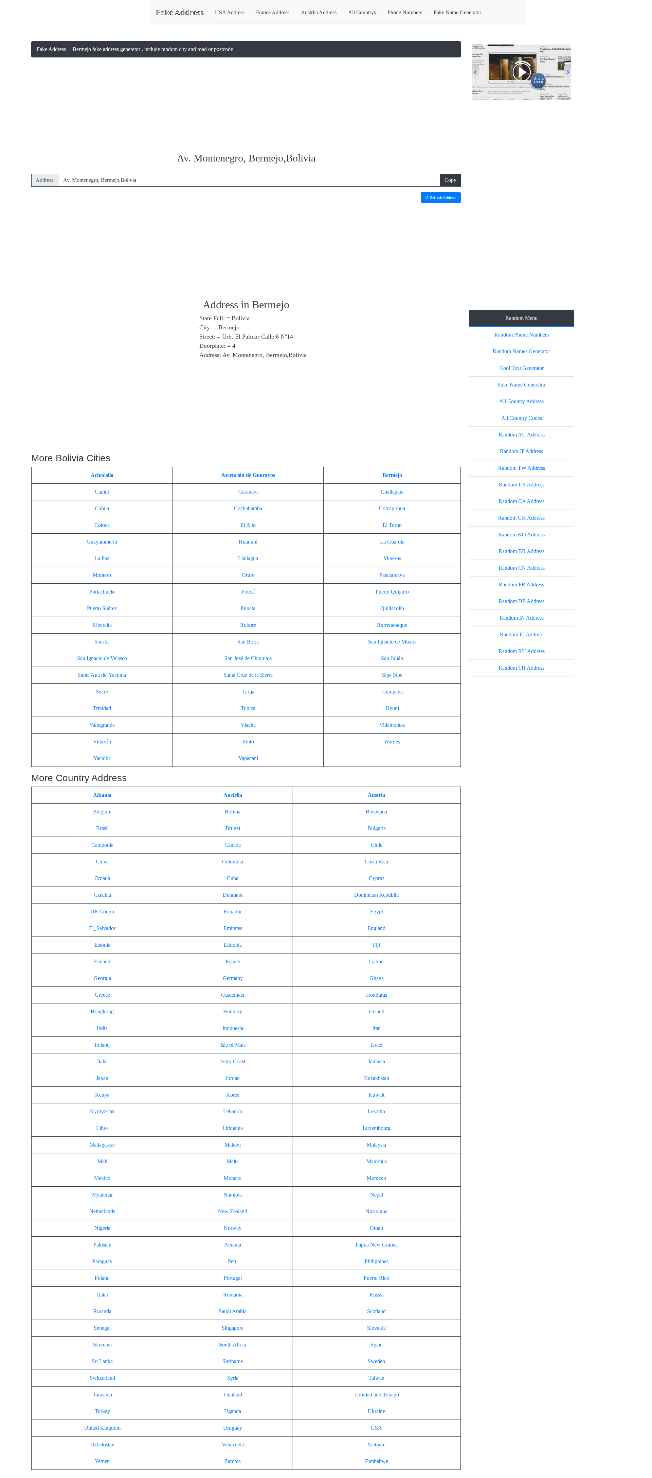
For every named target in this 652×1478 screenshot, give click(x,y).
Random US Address (521, 484)
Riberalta (102, 625)
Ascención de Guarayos (248, 475)
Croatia (102, 878)
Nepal (376, 1195)
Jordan (232, 1078)
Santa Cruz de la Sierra (248, 675)
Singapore (232, 1328)
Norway (232, 1228)
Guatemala (232, 995)
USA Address (229, 12)
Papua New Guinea (377, 1245)
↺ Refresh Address (440, 197)
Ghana (376, 978)
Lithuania (232, 1128)
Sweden (376, 1361)
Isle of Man (232, 1045)
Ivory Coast (232, 1061)
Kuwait (376, 1095)
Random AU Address (522, 434)
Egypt (376, 911)
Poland (102, 1278)
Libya (102, 1128)
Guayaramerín (102, 542)
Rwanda (102, 1311)
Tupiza (248, 708)
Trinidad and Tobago (376, 1394)
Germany (233, 978)
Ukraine (376, 1411)
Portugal (233, 1278)
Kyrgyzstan (102, 1111)
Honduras (376, 995)
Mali (102, 1161)
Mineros (392, 558)
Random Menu (521, 318)
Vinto (248, 741)
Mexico (102, 1178)
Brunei (232, 828)
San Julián (392, 658)
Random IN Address (522, 618)
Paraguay (102, 1261)
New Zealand (232, 1211)
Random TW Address (521, 468)
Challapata (392, 492)
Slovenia (102, 1344)
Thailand (232, 1394)
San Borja (248, 642)
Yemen (102, 1461)
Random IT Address (521, 634)
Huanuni (248, 542)
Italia (102, 1061)
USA (376, 1428)
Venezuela (233, 1444)
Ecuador (233, 911)
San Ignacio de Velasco (102, 658)
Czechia (102, 895)
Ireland (102, 1045)
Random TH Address (521, 668)
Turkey (102, 1411)
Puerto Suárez (102, 608)
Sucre (102, 691)
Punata (248, 608)
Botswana (376, 811)
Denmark (233, 895)
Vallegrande (102, 725)
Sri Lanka (102, 1361)
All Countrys (362, 12)
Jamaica (376, 1061)
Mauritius (376, 1161)
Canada (232, 845)
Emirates (232, 928)
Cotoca (102, 525)
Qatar (102, 1294)
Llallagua (248, 558)
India (102, 1028)
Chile (376, 845)
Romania (232, 1294)
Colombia (232, 861)
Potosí (248, 592)
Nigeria (102, 1228)
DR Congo (102, 911)
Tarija (248, 691)
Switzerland (102, 1378)
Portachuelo (102, 592)
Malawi (232, 1145)
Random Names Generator (521, 351)
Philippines (376, 1261)
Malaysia (376, 1145)
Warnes (392, 741)
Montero (102, 575)
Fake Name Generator (457, 12)
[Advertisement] (246, 105)
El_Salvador (102, 928)
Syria (232, 1378)
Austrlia (232, 795)
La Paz (101, 558)
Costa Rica (376, 861)
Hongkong (102, 1011)
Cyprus (376, 878)
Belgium (102, 811)
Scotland (376, 1311)
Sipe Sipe (392, 675)
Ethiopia (233, 945)
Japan (102, 1078)
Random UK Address (521, 518)
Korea (232, 1095)
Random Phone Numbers (521, 335)
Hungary (232, 1011)
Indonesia (232, 1028)
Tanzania (102, 1394)
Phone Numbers (404, 12)
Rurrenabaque (392, 625)
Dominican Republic (376, 895)
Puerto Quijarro (392, 592)
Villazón (102, 741)
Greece (102, 995)
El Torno (392, 525)
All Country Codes (521, 418)
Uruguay (232, 1428)
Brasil (102, 828)
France (232, 961)
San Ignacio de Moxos (392, 642)
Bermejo (392, 475)
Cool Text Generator (522, 368)
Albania (102, 795)
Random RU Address (522, 651)
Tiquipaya (392, 691)
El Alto (248, 525)
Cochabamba (248, 508)
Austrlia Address (319, 12)
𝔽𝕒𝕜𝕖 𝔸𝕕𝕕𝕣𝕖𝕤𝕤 (180, 12)
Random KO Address (521, 534)
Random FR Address (521, 584)
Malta (233, 1161)
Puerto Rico (376, 1278)
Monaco (232, 1178)
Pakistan (102, 1245)
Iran (376, 1028)
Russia (376, 1294)
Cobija (102, 508)
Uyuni (392, 708)
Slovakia (376, 1328)
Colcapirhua (392, 508)
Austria (376, 795)
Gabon (376, 961)
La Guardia (392, 542)
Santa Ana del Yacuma (102, 675)
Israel (376, 1045)
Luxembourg (377, 1128)
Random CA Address (521, 501)
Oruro (248, 575)
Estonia (102, 945)
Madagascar (102, 1145)
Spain (376, 1344)
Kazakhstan (376, 1078)
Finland (102, 961)
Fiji (376, 945)
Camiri (102, 492)
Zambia (232, 1461)
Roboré (248, 625)
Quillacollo (392, 608)
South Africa (232, 1344)
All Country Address (521, 401)
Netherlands (102, 1211)
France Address (272, 12)
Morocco (376, 1178)
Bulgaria (376, 828)
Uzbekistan (102, 1444)
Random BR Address (521, 551)
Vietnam (376, 1444)
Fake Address (51, 49)
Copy (450, 180)
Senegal (102, 1328)
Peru (233, 1261)
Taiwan (376, 1378)
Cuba (232, 878)
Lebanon (232, 1111)
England (376, 928)
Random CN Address (522, 568)
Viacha (248, 725)
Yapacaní (248, 758)
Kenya (102, 1095)
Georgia (102, 978)
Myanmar (102, 1195)
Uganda (232, 1411)
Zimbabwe (376, 1461)
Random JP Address (521, 451)
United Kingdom (102, 1428)
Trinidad (102, 708)
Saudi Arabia (233, 1311)
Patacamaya (392, 575)
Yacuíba (102, 758)
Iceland (376, 1011)
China (102, 861)
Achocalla (102, 475)
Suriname (232, 1361)
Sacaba (102, 642)
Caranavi (248, 492)
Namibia (232, 1195)
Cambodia (102, 845)
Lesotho (376, 1111)
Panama (232, 1245)
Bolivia (232, 811)
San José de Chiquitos (248, 658)
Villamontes (392, 725)
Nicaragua (376, 1211)
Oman (376, 1228)
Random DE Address (521, 601)
